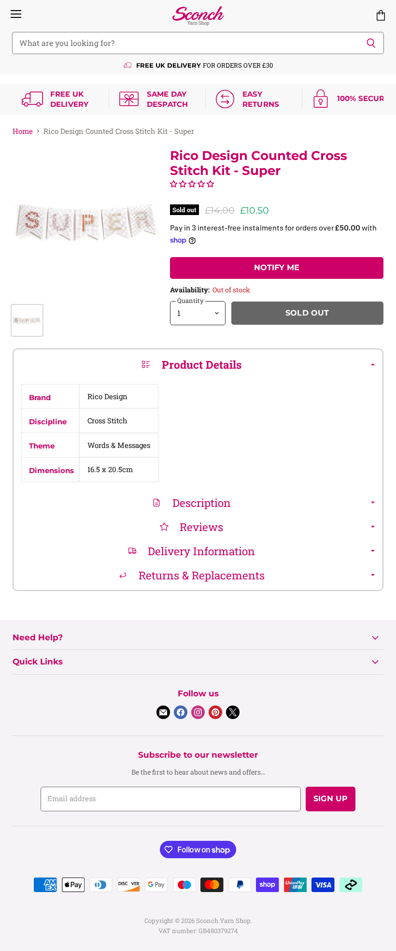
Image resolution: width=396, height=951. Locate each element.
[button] (192, 183)
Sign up (330, 798)
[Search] (371, 43)
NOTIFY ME (276, 267)
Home (23, 131)
